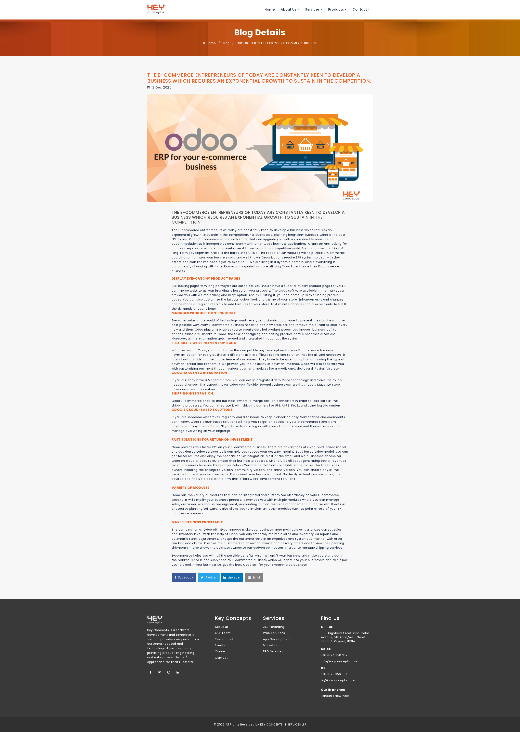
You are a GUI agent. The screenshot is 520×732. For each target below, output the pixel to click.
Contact (221, 658)
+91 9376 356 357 (334, 674)
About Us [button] (289, 9)
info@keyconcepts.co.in (339, 661)
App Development (277, 639)
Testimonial (224, 639)
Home (269, 9)
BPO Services (273, 651)
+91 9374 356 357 (334, 655)
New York (341, 696)
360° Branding (274, 627)
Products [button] (336, 9)
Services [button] (312, 9)
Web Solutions (274, 633)
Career (220, 651)
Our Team (223, 633)
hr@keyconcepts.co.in (338, 680)
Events (220, 645)
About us (222, 627)
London (326, 696)
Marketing (270, 645)
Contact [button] (359, 9)
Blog (226, 43)
